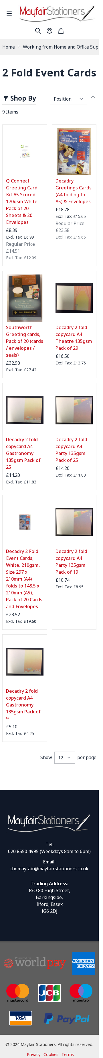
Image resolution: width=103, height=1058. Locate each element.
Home (8, 47)
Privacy (33, 1054)
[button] (19, 99)
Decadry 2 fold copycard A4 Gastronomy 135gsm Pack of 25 (23, 453)
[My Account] (49, 30)
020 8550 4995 (23, 851)
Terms (68, 1054)
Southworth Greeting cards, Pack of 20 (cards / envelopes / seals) (24, 341)
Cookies (50, 1054)
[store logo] (57, 14)
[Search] (38, 30)
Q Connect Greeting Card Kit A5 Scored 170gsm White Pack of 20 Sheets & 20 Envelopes (21, 201)
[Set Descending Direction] (93, 98)
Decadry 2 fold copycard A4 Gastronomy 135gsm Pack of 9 (23, 705)
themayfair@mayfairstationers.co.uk (49, 868)
